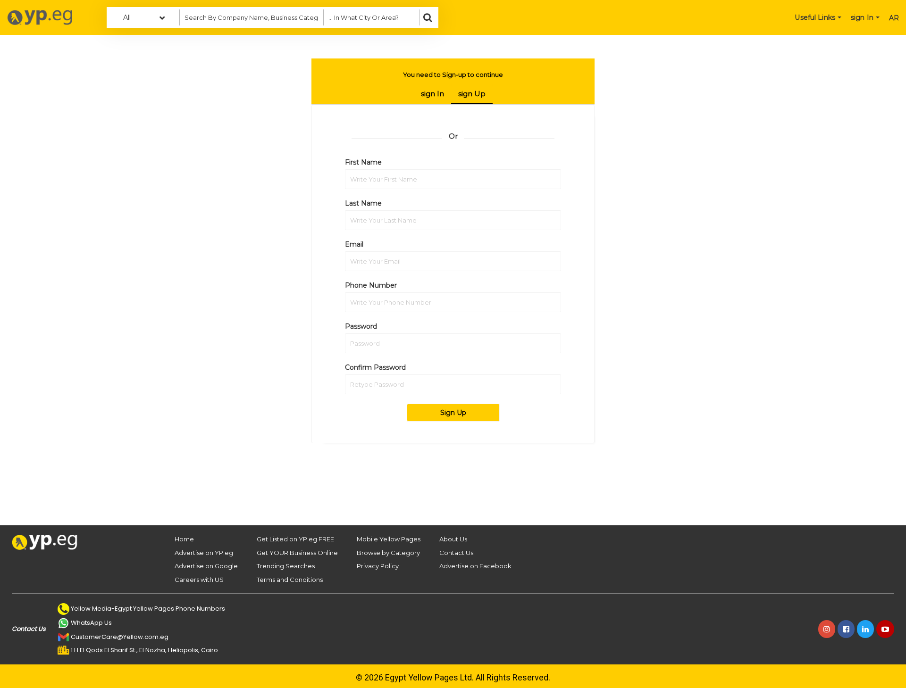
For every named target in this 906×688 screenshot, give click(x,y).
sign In (432, 93)
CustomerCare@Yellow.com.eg (119, 636)
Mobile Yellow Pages (388, 539)
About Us (453, 539)
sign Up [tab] (472, 93)
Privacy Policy (378, 566)
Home (184, 539)
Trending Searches (286, 566)
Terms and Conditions (290, 579)
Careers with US (199, 579)
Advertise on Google (206, 566)
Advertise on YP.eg (204, 552)
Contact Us (456, 552)
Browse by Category (388, 552)
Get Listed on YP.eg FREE (295, 539)
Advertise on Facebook (475, 566)
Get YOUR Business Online (297, 552)
